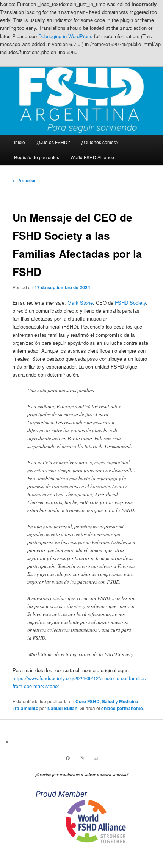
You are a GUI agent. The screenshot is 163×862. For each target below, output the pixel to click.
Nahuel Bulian (62, 708)
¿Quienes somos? (100, 142)
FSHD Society (130, 302)
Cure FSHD (87, 701)
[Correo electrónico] (95, 758)
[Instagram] (81, 758)
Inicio (19, 142)
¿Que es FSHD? (53, 142)
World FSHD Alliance (92, 157)
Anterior (24, 180)
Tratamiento (25, 708)
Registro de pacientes (36, 157)
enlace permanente (122, 708)
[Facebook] (67, 758)
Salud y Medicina (120, 701)
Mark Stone (80, 302)
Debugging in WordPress (65, 36)
